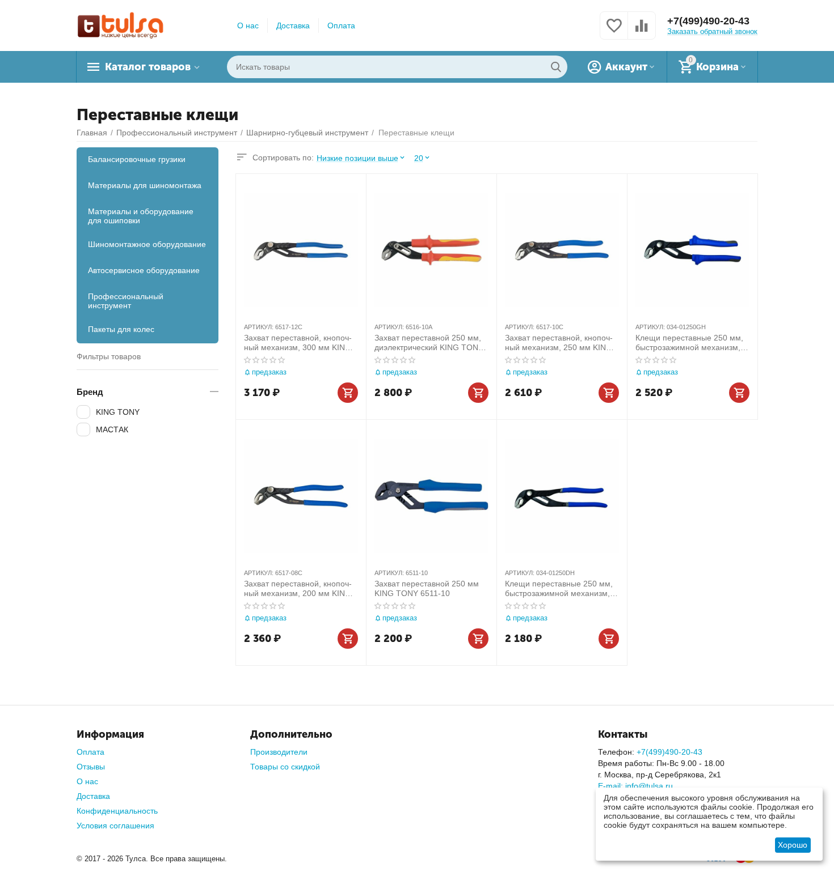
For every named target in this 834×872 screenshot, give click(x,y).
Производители (279, 751)
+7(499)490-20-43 (708, 21)
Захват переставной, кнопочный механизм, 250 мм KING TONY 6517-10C (559, 342)
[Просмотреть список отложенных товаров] (614, 31)
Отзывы (91, 766)
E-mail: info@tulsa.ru (635, 785)
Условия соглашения (115, 825)
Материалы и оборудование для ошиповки (140, 216)
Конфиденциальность (117, 810)
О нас (248, 25)
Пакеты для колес (121, 329)
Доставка (293, 25)
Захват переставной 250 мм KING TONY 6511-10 (426, 588)
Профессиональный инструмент (125, 301)
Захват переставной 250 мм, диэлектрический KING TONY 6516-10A (428, 342)
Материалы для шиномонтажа (144, 185)
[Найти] (556, 67)
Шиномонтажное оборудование (147, 244)
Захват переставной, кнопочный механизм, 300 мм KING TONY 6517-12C (298, 342)
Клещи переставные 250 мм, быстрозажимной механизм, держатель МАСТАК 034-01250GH (689, 342)
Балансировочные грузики (137, 159)
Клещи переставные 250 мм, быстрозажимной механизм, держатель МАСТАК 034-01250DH (559, 588)
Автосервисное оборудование (144, 270)
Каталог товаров (148, 66)
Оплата (341, 25)
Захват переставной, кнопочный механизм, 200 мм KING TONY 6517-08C (298, 588)
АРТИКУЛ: (258, 327)
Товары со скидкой (285, 766)
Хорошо (792, 844)
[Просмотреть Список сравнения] (642, 31)
